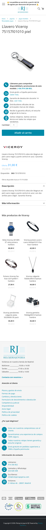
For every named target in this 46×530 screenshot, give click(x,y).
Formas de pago (8, 393)
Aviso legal (6, 409)
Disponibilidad (8, 406)
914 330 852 (13, 464)
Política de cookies (9, 415)
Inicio (3, 19)
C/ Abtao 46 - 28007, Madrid (19, 483)
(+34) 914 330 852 (24, 88)
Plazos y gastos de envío (12, 390)
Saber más (14, 94)
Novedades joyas (7, 21)
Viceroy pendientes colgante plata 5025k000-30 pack (11, 314)
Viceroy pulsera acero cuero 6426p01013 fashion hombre (32, 242)
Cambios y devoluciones (12, 396)
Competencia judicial (10, 403)
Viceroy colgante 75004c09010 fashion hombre (32, 278)
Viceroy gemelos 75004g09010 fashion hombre (32, 314)
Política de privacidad (11, 412)
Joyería (12, 19)
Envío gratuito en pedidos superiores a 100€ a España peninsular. (24, 447)
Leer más (18, 101)
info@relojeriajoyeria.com (18, 477)
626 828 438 (13, 471)
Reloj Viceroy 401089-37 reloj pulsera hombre (11, 242)
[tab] (23, 185)
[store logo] (23, 9)
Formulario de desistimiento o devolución (19, 399)
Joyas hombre (23, 19)
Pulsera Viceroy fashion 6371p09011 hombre (11, 278)
